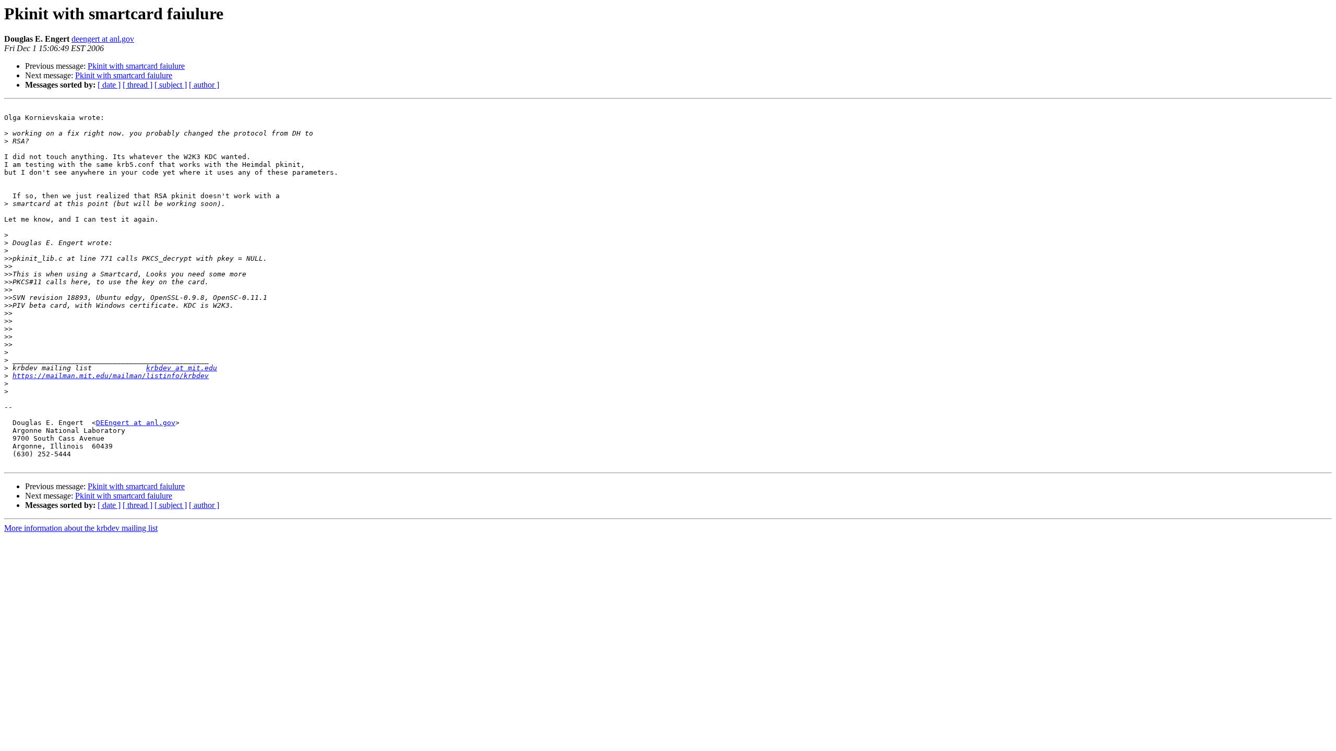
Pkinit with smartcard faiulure (136, 66)
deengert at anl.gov (102, 38)
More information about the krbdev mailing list (81, 528)
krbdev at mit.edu (181, 368)
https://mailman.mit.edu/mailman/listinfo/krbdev (111, 376)
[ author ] (204, 84)
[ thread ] (137, 84)
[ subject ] (170, 84)
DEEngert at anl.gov (135, 423)
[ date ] (109, 84)
